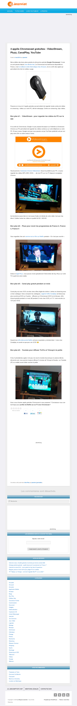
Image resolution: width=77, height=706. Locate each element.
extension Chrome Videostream (30, 171)
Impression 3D (13, 612)
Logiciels (11, 623)
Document (11, 605)
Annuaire (11, 587)
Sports (10, 648)
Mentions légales (31, 689)
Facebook (55, 694)
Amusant (11, 585)
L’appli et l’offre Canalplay (48, 294)
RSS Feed (67, 694)
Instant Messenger (14, 614)
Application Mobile (14, 589)
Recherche (12, 639)
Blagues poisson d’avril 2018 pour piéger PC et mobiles (24, 569)
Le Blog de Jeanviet (22, 700)
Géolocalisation (13, 609)
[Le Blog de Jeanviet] (38, 4)
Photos (11, 636)
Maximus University (14, 679)
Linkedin (63, 694)
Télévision (11, 654)
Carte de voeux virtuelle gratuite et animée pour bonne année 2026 (27, 563)
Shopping (11, 645)
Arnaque (11, 591)
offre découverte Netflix (25, 340)
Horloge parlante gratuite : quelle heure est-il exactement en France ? (27, 565)
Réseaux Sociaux (13, 643)
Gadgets (11, 607)
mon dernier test (30, 64)
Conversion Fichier (14, 600)
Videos (11, 657)
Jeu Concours (12, 618)
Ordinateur (12, 632)
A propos (43, 11)
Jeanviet (11, 616)
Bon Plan (27, 482)
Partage (11, 634)
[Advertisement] (38, 28)
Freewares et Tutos (14, 672)
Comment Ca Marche (14, 674)
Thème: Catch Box (64, 700)
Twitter (59, 694)
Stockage (11, 650)
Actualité (11, 582)
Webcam (11, 661)
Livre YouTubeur (32, 11)
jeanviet (25, 57)
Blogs (10, 594)
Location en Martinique (15, 681)
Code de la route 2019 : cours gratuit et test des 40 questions (25, 567)
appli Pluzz (19, 274)
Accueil (10, 11)
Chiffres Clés (12, 598)
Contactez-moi (46, 689)
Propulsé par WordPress (50, 700)
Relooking (11, 641)
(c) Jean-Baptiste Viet (15, 689)
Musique (11, 627)
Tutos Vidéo (19, 11)
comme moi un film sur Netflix (34, 236)
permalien (39, 482)
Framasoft (11, 676)
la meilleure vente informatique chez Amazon (32, 67)
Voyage (11, 659)
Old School (12, 630)
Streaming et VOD (14, 652)
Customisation (13, 603)
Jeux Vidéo (12, 621)
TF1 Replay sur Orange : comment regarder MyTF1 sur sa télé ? (26, 572)
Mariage (11, 625)
